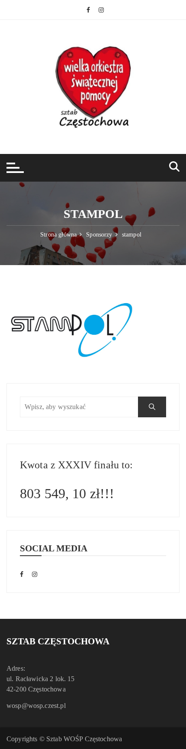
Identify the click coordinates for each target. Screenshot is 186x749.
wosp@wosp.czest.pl (36, 705)
